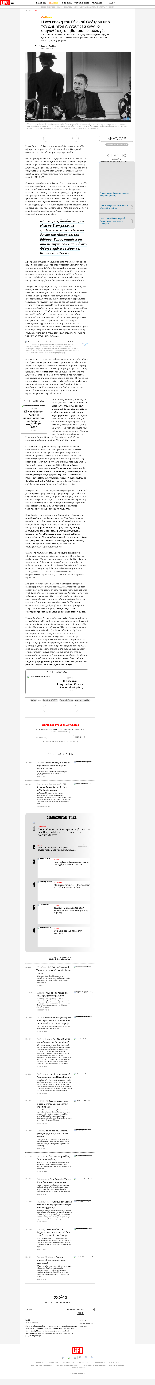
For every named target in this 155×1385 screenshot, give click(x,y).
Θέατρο (59, 7)
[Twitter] (128, 118)
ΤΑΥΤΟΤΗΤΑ (41, 1362)
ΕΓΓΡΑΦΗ (78, 737)
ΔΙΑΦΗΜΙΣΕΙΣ (83, 1362)
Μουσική (51, 7)
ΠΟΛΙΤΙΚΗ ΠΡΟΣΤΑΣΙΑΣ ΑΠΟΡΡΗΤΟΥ (66, 741)
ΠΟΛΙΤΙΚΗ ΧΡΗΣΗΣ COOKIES (95, 1365)
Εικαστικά (68, 7)
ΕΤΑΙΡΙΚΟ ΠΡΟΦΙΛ (98, 1362)
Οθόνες (43, 7)
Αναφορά (82, 1320)
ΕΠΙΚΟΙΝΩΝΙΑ (54, 1362)
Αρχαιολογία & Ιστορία (88, 7)
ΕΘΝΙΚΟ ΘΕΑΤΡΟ (50, 700)
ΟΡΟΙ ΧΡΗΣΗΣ (47, 741)
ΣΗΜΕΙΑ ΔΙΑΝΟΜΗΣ (116, 1365)
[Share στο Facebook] (83, 344)
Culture (34, 10)
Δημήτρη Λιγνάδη (65, 152)
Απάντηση (83, 1326)
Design (111, 7)
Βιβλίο (76, 7)
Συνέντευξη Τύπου (66, 700)
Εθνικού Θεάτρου (47, 152)
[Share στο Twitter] (86, 344)
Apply (80, 1313)
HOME (28, 10)
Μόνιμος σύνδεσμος (86, 1323)
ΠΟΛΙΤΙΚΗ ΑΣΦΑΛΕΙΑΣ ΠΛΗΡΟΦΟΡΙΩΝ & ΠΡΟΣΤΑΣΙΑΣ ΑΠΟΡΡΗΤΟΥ (56, 1365)
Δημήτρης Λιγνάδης (82, 700)
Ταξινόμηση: (71, 1309)
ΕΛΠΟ (27, 1320)
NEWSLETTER (68, 1362)
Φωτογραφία (102, 7)
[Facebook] (124, 118)
